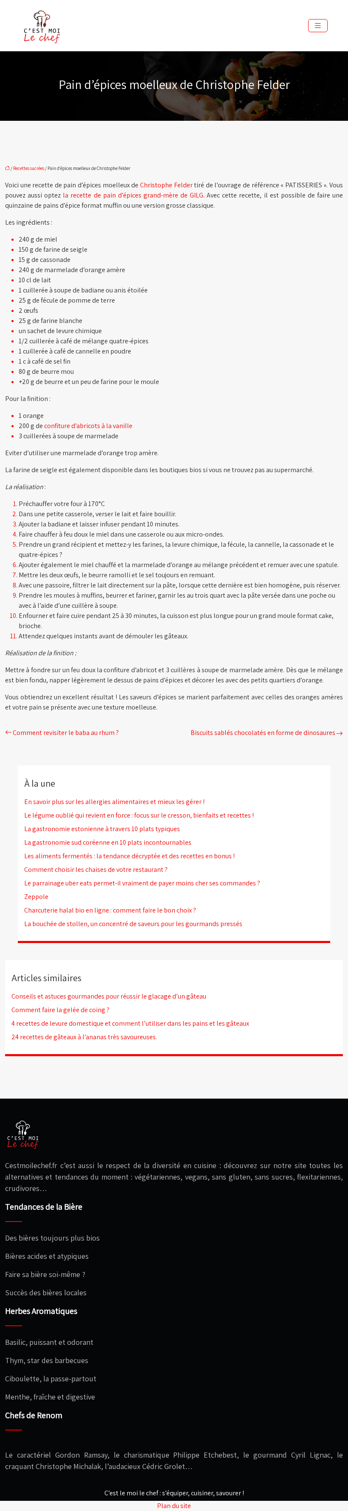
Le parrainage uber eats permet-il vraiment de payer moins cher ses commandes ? (142, 883)
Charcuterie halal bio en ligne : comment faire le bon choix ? (110, 910)
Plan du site (174, 1505)
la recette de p (85, 195)
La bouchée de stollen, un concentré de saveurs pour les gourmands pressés (133, 923)
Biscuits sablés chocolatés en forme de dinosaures (263, 732)
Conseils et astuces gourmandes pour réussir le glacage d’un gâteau (108, 996)
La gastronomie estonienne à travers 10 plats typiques (102, 828)
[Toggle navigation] (318, 25)
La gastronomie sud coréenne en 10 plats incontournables (107, 842)
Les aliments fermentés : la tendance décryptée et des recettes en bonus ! (129, 856)
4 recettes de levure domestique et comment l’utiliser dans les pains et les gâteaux (130, 1023)
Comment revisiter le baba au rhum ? (66, 732)
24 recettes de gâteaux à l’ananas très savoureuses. (84, 1036)
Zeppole (36, 896)
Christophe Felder (166, 185)
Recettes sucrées (28, 168)
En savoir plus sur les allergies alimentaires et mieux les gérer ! (114, 801)
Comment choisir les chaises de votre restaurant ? (96, 869)
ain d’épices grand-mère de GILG (155, 195)
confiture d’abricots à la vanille (88, 425)
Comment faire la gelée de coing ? (60, 1009)
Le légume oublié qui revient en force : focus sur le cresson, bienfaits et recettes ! (139, 815)
